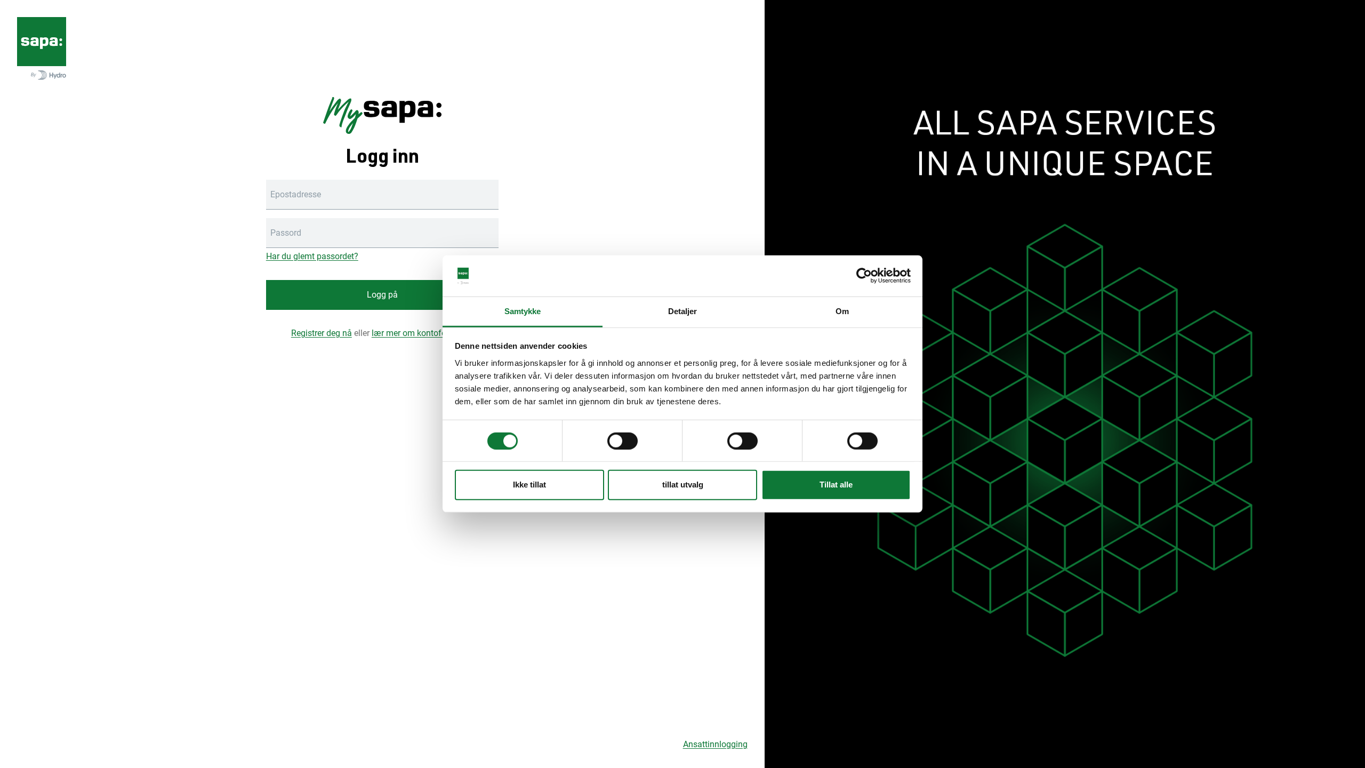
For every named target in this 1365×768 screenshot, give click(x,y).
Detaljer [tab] (682, 311)
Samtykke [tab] (522, 311)
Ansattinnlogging (715, 744)
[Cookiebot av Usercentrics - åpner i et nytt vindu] (864, 276)
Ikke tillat (529, 484)
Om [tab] (842, 311)
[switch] (622, 441)
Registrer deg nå (321, 333)
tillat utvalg (682, 484)
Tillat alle (836, 484)
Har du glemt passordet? (312, 256)
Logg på (382, 295)
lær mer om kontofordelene (422, 333)
